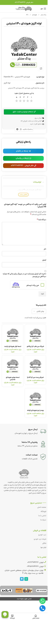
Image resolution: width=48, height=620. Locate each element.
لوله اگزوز (34, 88)
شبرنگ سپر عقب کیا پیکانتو (35, 346)
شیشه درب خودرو (40, 539)
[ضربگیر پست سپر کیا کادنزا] (35, 365)
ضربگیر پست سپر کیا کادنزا (35, 377)
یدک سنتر (43, 15)
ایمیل (44, 260)
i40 (27, 15)
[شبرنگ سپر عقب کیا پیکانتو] (35, 335)
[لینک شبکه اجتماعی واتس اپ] (21, 129)
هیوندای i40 (26, 88)
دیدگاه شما (41, 219)
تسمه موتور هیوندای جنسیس (13, 378)
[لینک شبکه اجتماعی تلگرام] (17, 129)
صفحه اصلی (41, 507)
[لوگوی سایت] (24, 8)
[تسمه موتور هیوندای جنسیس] (12, 365)
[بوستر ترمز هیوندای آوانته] (35, 399)
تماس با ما (42, 515)
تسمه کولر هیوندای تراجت (12, 346)
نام (45, 249)
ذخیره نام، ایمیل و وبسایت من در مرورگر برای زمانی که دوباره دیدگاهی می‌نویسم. (24, 275)
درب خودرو (42, 534)
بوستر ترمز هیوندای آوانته (35, 410)
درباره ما (43, 520)
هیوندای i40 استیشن (15, 88)
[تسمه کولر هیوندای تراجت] (12, 335)
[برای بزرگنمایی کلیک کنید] (41, 68)
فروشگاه (43, 511)
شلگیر (44, 543)
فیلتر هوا (43, 547)
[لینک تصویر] (41, 590)
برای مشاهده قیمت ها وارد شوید (35, 350)
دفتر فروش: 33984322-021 (24, 2)
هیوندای (34, 15)
